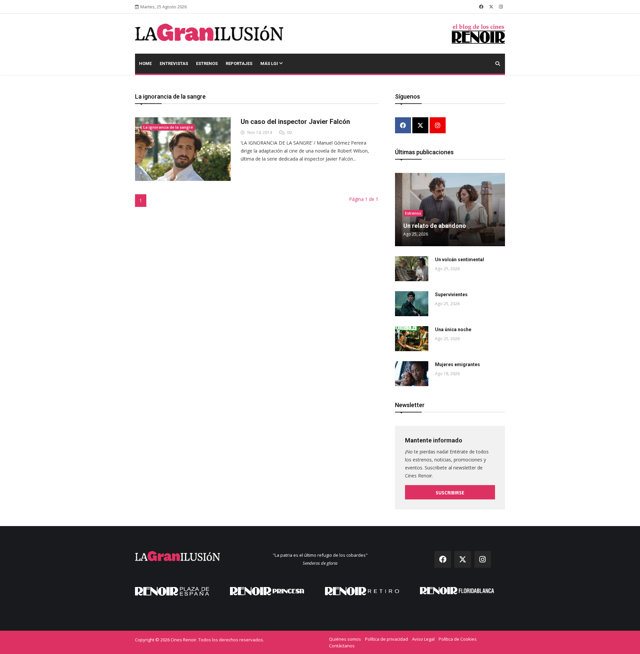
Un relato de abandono (434, 225)
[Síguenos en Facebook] (481, 7)
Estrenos (207, 63)
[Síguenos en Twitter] (491, 7)
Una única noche (453, 329)
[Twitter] (420, 126)
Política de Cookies (458, 639)
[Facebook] (403, 126)
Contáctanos (342, 646)
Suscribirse (450, 492)
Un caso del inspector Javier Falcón (295, 122)
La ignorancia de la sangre (168, 127)
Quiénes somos (345, 639)
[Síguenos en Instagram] (501, 7)
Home (145, 63)
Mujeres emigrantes (457, 364)
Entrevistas (174, 63)
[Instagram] (438, 126)
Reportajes (239, 63)
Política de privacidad (386, 639)
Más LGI (269, 63)
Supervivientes (451, 294)
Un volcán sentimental (459, 259)
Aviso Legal (423, 639)
